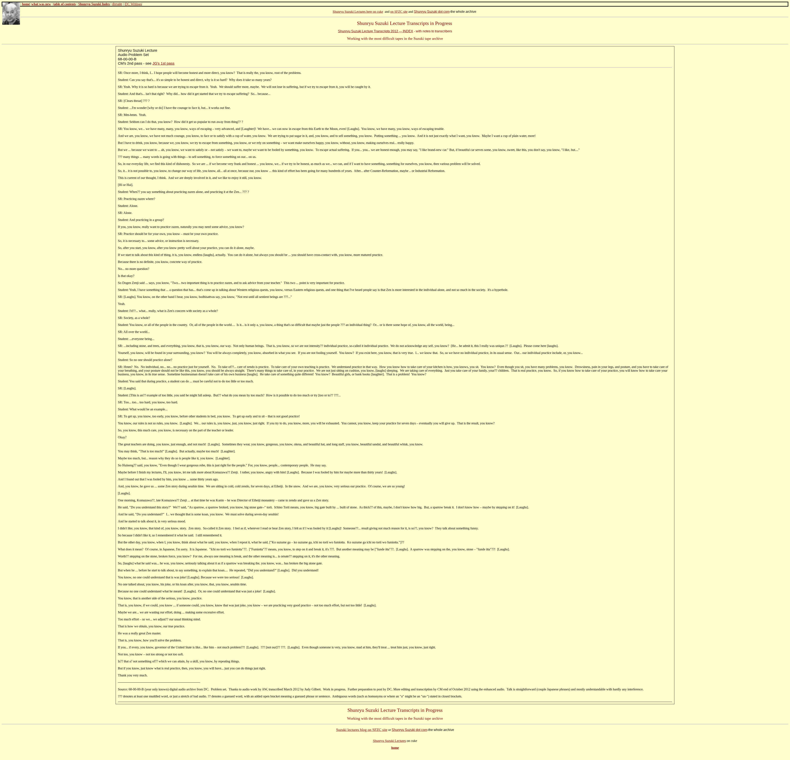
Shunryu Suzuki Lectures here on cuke (358, 11)
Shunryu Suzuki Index (94, 4)
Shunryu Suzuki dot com (432, 11)
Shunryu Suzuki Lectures (389, 740)
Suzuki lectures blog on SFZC (358, 730)
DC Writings (133, 4)
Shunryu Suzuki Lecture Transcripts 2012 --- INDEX (375, 31)
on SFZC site (399, 11)
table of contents (64, 4)
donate (117, 4)
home (26, 4)
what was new (41, 4)
